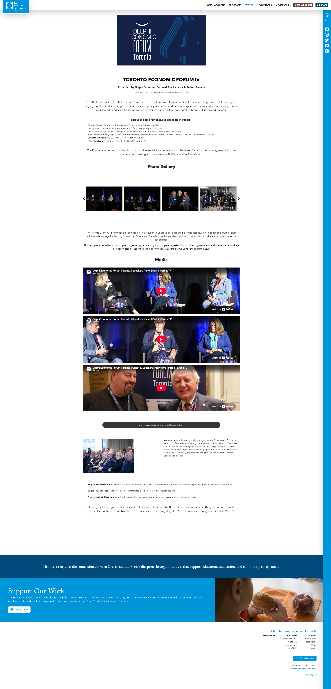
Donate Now (20, 609)
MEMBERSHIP (282, 5)
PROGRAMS (235, 5)
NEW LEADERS (264, 5)
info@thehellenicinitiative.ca (303, 668)
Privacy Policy (310, 674)
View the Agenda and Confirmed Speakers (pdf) (161, 425)
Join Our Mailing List (304, 658)
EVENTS (249, 5)
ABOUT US (219, 5)
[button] (84, 199)
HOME (209, 5)
